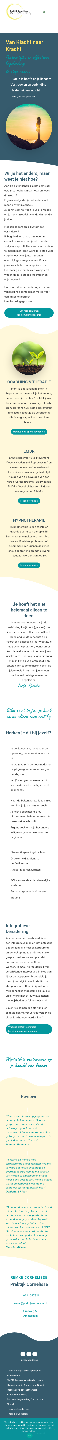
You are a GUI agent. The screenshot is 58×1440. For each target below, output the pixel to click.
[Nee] (54, 1429)
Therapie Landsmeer (18, 1409)
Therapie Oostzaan (17, 1413)
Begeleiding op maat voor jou (29, 431)
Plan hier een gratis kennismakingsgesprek (29, 312)
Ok (29, 1435)
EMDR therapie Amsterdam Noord (25, 1380)
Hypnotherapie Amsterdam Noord (25, 1385)
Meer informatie (29, 500)
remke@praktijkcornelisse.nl (30, 1303)
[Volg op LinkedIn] (34, 1354)
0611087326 (31, 1295)
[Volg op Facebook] (23, 1354)
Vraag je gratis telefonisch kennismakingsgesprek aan (22, 1029)
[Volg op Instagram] (28, 1354)
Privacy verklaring (29, 1359)
